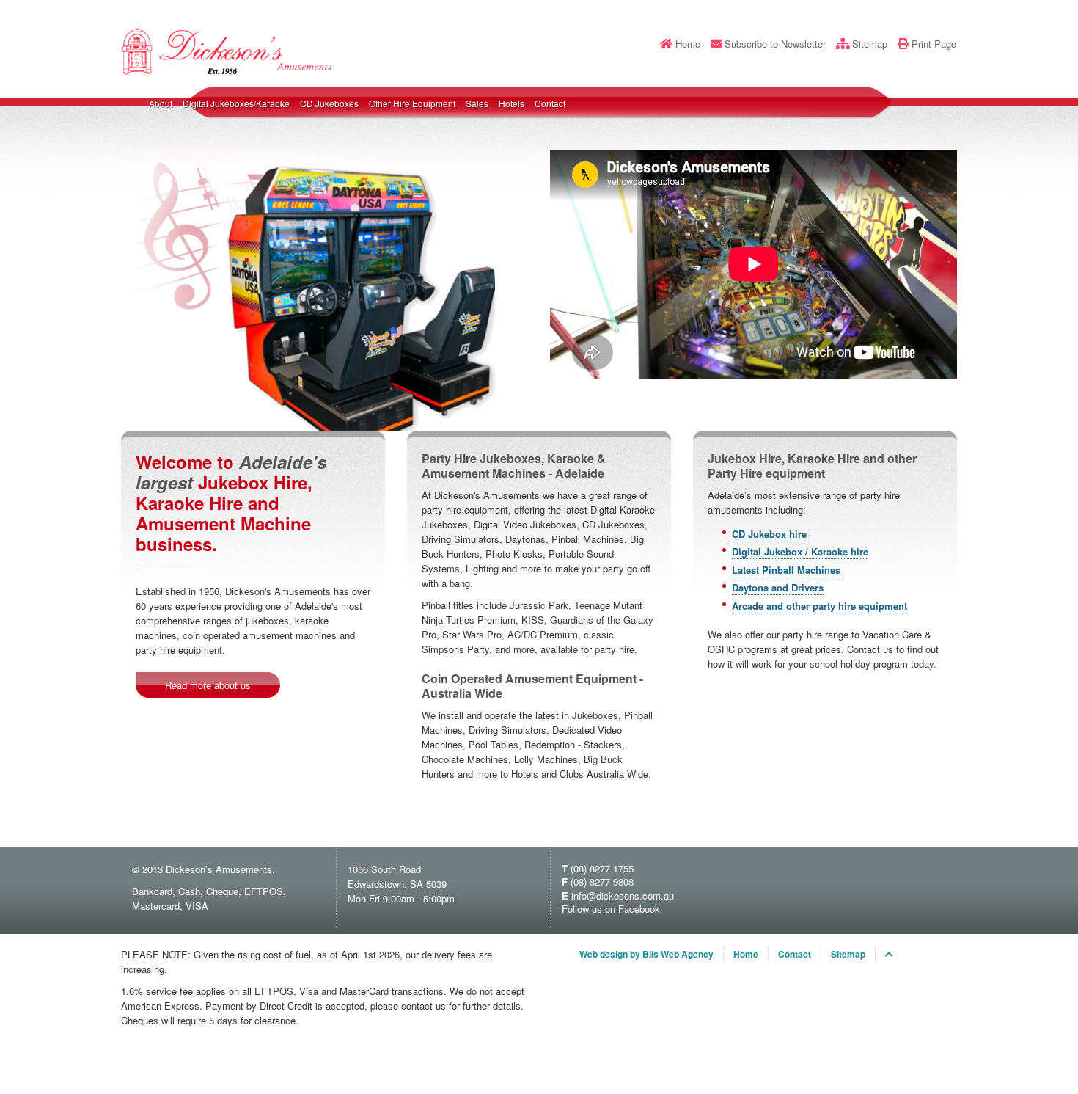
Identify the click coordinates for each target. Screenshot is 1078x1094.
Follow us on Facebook (611, 909)
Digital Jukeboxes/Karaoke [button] (236, 103)
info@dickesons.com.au (622, 895)
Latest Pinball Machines (786, 570)
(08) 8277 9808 (602, 882)
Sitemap (869, 44)
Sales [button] (477, 103)
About (160, 103)
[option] (308, 290)
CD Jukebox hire (769, 534)
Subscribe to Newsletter (775, 44)
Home (687, 44)
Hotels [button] (511, 103)
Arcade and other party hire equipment (819, 606)
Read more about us (208, 685)
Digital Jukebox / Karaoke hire (800, 551)
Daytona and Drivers (778, 587)
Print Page (934, 44)
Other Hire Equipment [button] (412, 103)
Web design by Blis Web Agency (646, 953)
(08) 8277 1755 (602, 868)
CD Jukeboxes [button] (329, 103)
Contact (550, 103)
